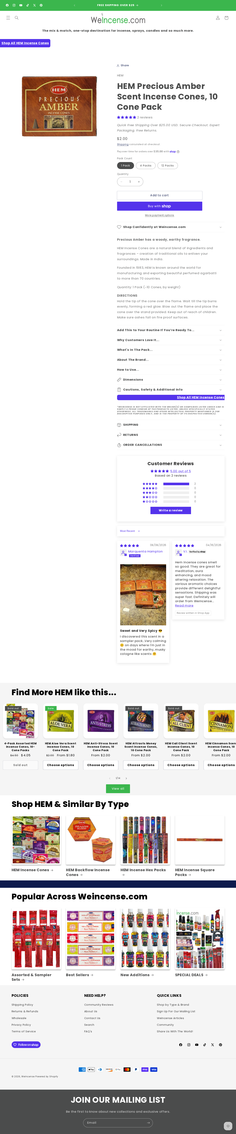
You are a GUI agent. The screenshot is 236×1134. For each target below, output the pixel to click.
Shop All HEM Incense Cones (25, 43)
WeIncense (28, 1076)
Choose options (60, 765)
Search (89, 1025)
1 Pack (125, 165)
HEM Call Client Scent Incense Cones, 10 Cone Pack (181, 747)
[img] (129, 545)
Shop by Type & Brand (173, 1005)
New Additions (135, 975)
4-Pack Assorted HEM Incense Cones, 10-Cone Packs (20, 747)
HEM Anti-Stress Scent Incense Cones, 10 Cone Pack (101, 747)
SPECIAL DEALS (189, 975)
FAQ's (88, 1031)
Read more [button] (184, 605)
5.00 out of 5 (180, 471)
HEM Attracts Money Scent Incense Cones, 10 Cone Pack (140, 747)
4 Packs (146, 165)
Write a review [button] (171, 510)
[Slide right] (126, 778)
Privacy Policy (21, 1025)
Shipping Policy (22, 1005)
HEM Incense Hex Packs (143, 870)
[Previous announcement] (74, 5)
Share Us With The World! (175, 1031)
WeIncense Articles (170, 1018)
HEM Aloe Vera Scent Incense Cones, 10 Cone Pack (60, 747)
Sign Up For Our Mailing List (176, 1011)
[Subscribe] (148, 1122)
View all (118, 789)
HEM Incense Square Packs (195, 872)
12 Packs (168, 165)
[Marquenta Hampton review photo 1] (143, 595)
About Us (90, 1011)
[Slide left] (110, 778)
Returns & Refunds (25, 1011)
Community (165, 1025)
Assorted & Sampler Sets (32, 977)
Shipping (123, 144)
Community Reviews (99, 1005)
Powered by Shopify (46, 1076)
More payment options (159, 215)
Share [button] (125, 65)
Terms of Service (24, 1031)
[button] (8, 18)
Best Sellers (77, 975)
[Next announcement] (161, 5)
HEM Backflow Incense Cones (88, 872)
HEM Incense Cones (30, 870)
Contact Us (92, 1018)
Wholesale (19, 1018)
